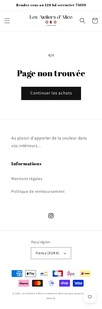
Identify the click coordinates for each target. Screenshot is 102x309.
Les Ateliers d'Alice (33, 293)
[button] (7, 20)
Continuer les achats (51, 93)
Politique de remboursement (38, 191)
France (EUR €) (48, 253)
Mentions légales (26, 178)
